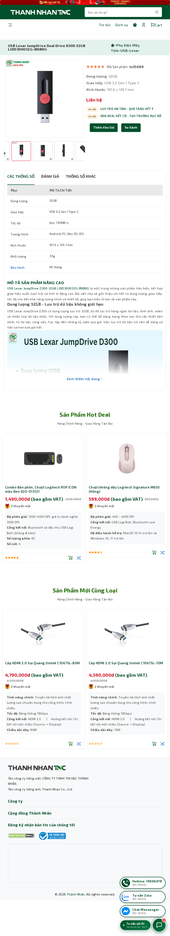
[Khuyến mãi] (135, 24)
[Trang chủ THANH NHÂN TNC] (40, 12)
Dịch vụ (121, 25)
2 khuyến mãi (21, 506)
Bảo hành (18, 267)
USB (124, 50)
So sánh (131, 127)
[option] (44, 98)
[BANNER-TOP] (85, 2)
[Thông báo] (52, 836)
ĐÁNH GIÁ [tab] (50, 176)
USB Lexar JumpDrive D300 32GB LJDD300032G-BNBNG (48, 288)
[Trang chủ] (112, 45)
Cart (158, 25)
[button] (131, 127)
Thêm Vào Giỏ (103, 127)
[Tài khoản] (143, 24)
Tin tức (105, 25)
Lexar (134, 50)
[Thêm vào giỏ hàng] (70, 552)
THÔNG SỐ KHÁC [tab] (81, 176)
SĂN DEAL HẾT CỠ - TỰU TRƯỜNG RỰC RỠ (130, 116)
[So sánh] (78, 552)
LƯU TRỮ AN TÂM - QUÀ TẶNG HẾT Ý (127, 109)
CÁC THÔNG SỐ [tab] (21, 176)
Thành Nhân (76, 894)
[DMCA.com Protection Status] (21, 835)
